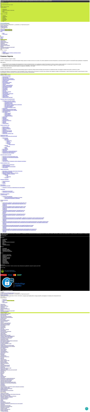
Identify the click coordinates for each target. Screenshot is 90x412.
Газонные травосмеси (6, 254)
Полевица (4, 129)
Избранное (6, 29)
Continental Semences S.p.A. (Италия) (9, 110)
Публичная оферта (6, 244)
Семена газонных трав (6, 255)
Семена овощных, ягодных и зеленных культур (11, 52)
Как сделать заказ (5, 249)
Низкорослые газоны (9, 103)
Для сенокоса (5, 167)
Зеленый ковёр (5, 119)
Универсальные (5, 96)
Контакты (4, 20)
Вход (3, 11)
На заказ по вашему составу (10, 107)
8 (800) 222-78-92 (3, 26)
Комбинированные (6, 165)
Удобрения (4, 256)
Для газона (9, 142)
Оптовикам (4, 19)
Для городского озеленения (7, 93)
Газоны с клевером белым (7, 85)
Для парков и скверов (6, 91)
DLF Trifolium (5, 112)
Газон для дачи (5, 77)
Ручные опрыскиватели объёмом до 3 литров (13, 197)
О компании (4, 16)
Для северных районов (9, 105)
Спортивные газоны (8, 102)
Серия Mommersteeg (9, 115)
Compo (3, 182)
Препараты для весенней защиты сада (10, 156)
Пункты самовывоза (4, 25)
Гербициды (4, 158)
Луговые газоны (5, 80)
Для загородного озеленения (10, 101)
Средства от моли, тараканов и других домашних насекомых (14, 161)
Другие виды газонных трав (7, 133)
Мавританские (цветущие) (7, 97)
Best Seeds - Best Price (6, 120)
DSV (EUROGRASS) (6, 111)
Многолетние (5, 81)
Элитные (4, 84)
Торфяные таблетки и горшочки (8, 173)
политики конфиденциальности (58, 0)
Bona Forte (7, 139)
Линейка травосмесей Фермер (8, 164)
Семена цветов (5, 262)
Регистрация (4, 12)
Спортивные (4, 88)
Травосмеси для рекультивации (8, 79)
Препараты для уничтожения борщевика (10, 157)
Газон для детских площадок (7, 78)
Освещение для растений (7, 191)
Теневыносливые (5, 94)
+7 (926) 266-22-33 (4, 27)
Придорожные (5, 92)
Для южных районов (8, 106)
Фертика (6, 145)
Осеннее (8, 146)
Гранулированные (6, 181)
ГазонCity (4, 121)
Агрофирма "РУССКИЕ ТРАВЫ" (8, 100)
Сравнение (6, 30)
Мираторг (4, 122)
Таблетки (6, 174)
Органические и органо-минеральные (9, 151)
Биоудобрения (5, 149)
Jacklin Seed (4, 116)
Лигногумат (4, 150)
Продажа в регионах (6, 250)
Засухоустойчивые (6, 83)
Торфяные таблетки (6, 257)
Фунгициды (4, 159)
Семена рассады (5, 263)
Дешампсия (4, 132)
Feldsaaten (4, 118)
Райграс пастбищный (6, 128)
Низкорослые (5, 89)
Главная (4, 15)
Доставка (4, 18)
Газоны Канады (5, 123)
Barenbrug (4, 117)
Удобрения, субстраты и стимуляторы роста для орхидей (13, 187)
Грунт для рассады (6, 258)
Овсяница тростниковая (7, 131)
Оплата (3, 17)
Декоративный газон (6, 76)
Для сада (4, 90)
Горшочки (6, 177)
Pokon (6, 147)
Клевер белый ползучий (7, 130)
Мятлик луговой (5, 126)
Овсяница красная (6, 127)
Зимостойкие (5, 95)
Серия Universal (8, 113)
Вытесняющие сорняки (6, 82)
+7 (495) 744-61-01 (4, 233)
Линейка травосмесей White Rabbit (9, 109)
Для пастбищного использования (8, 166)
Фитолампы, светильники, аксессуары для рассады (12, 171)
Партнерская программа (7, 251)
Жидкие (8, 141)
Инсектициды (5, 160)
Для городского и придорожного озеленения (13, 104)
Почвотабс (9, 176)
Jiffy (7, 175)
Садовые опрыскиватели (7, 196)
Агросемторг (4, 108)
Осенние (8, 143)
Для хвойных (9, 140)
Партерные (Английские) (7, 86)
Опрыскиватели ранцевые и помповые (12, 198)
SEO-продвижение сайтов (7, 290)
